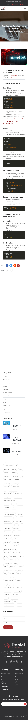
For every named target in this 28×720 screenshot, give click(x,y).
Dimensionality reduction (9, 500)
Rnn (5, 573)
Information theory (8, 524)
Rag (4, 409)
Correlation (6, 486)
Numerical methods (17, 552)
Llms (19, 531)
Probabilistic (6, 563)
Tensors (18, 587)
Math (16, 538)
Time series (6, 594)
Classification (7, 476)
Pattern (20, 556)
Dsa (13, 504)
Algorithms (6, 469)
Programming (6, 405)
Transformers (7, 601)
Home (5, 31)
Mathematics (6, 396)
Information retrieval (17, 521)
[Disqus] (14, 299)
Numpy (5, 556)
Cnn (22, 476)
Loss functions (16, 451)
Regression (20, 566)
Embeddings (6, 507)
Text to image (17, 591)
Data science (6, 383)
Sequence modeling (8, 580)
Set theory (18, 580)
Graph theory (7, 521)
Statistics (12, 584)
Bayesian (6, 472)
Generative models (8, 518)
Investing (5, 389)
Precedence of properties (16, 425)
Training (5, 598)
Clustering (15, 476)
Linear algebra (7, 531)
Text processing (7, 591)
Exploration (6, 511)
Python (5, 566)
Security (12, 577)
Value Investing (5, 689)
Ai (16, 465)
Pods (19, 559)
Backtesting (5, 686)
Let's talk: (14, 4)
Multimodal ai (7, 545)
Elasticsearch (20, 504)
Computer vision (7, 479)
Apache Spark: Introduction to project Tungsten (17, 439)
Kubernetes (8, 270)
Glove (21, 518)
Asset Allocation (6, 673)
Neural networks (7, 549)
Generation (20, 514)
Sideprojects (6, 412)
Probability (15, 563)
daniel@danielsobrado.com (13, 1)
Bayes (20, 469)
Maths (4, 399)
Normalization (7, 552)
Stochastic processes (9, 587)
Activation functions (8, 465)
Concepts (17, 479)
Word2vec (19, 605)
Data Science (19, 682)
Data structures (7, 493)
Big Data (18, 679)
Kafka (22, 524)
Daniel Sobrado (13, 75)
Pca (5, 559)
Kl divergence (7, 528)
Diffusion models (18, 497)
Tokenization (15, 594)
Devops (11, 77)
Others (4, 402)
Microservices (16, 542)
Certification (6, 379)
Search (5, 577)
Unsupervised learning (9, 605)
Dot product (6, 504)
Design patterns (7, 497)
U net (14, 601)
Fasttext (14, 511)
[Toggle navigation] (25, 8)
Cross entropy (15, 486)
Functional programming (9, 514)
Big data (5, 376)
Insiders (4, 676)
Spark (5, 584)
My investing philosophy (5, 682)
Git (16, 518)
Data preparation (13, 490)
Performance (12, 559)
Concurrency (7, 483)
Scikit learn (11, 573)
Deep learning (17, 493)
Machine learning (7, 392)
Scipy (18, 573)
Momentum (5, 679)
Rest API (19, 570)
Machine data (17, 535)
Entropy (14, 507)
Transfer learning (14, 598)
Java (17, 524)
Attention (14, 469)
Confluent (15, 483)
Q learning (12, 566)
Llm (14, 531)
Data (5, 490)
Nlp (15, 549)
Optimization (13, 556)
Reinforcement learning (9, 570)
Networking (15, 545)
